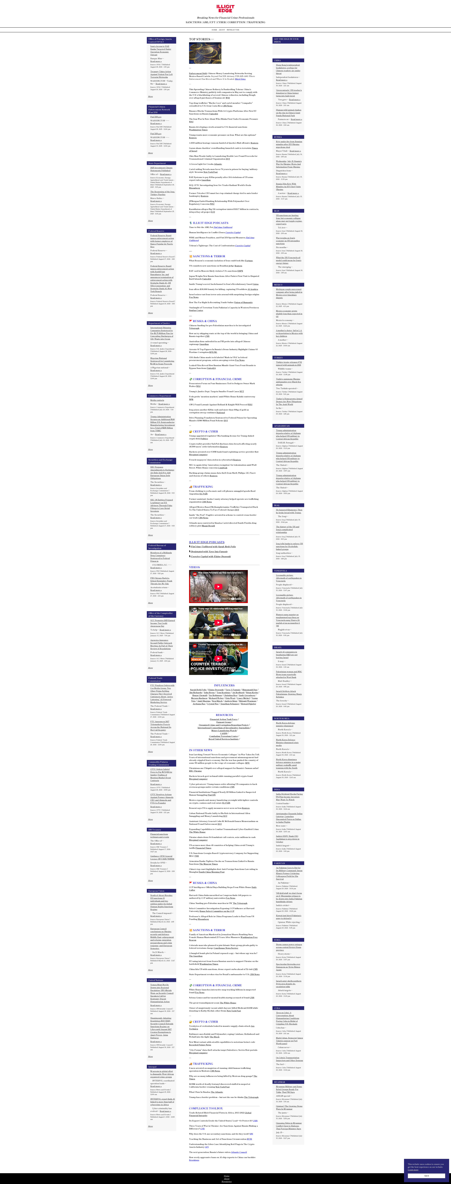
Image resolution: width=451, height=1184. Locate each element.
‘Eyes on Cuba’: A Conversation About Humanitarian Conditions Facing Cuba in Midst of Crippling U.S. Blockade (287, 1018)
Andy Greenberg (247, 695)
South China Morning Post (212, 871)
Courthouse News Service (226, 948)
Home (214, 30)
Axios (256, 284)
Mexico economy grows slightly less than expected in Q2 (289, 313)
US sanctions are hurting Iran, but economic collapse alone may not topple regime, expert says (289, 219)
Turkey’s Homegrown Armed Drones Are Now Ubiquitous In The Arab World (289, 401)
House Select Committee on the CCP (217, 911)
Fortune (249, 260)
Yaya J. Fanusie (233, 689)
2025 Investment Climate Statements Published (161, 169)
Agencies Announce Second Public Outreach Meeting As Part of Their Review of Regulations (161, 644)
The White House (197, 832)
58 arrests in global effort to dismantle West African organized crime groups (162, 1074)
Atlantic (218, 164)
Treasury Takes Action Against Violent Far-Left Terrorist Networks (161, 74)
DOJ (228, 158)
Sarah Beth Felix (198, 689)
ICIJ (213, 211)
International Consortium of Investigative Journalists (224, 727)
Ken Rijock (217, 700)
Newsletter (233, 30)
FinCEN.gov (155, 116)
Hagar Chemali (199, 695)
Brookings (194, 1160)
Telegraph (194, 328)
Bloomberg (194, 187)
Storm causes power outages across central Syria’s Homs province (289, 947)
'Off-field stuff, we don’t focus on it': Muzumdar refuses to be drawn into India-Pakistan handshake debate (289, 897)
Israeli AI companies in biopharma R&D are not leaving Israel (286, 654)
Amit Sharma (203, 700)
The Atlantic (217, 1092)
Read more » (156, 61)
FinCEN (212, 794)
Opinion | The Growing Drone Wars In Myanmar (289, 1107)
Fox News (193, 297)
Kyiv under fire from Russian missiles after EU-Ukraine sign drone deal (289, 144)
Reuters (193, 137)
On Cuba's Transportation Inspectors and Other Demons (289, 1059)
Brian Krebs (252, 692)
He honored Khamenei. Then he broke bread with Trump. (289, 511)
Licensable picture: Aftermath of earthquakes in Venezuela (289, 578)
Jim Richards (195, 692)
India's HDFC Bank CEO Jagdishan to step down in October (287, 839)
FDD (197, 855)
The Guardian (195, 956)
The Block (214, 1036)
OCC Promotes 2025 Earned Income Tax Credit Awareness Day (162, 623)
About (222, 30)
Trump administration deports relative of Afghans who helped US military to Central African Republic (288, 434)
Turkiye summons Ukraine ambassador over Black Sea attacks (288, 381)
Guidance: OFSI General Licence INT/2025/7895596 (162, 857)
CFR (202, 1128)
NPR (191, 399)
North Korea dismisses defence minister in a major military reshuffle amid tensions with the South (288, 763)
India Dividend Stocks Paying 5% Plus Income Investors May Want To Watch (289, 796)
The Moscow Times (208, 863)
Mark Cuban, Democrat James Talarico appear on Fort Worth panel (289, 1040)
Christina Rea (230, 695)
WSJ (228, 97)
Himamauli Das (249, 689)
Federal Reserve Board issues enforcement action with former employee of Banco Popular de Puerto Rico (162, 241)
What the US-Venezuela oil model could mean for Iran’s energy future (288, 260)
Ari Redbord (238, 692)
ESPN (240, 270)
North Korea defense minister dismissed (285, 724)
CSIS (255, 1120)
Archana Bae (199, 703)
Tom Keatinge (223, 692)
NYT (242, 391)
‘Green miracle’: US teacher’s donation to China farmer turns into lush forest (289, 93)
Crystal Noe (213, 703)
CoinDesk (222, 467)
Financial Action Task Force (223, 719)
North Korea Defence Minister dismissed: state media (287, 742)
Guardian (206, 180)
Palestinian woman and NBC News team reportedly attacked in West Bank (289, 674)
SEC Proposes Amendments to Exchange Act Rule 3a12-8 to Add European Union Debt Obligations (162, 473)
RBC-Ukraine (195, 770)
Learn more (413, 1169)
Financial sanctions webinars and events (159, 835)
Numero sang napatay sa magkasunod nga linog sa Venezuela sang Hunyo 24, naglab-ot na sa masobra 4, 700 (288, 620)
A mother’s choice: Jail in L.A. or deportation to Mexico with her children (289, 333)
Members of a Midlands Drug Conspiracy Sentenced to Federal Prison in (161, 556)
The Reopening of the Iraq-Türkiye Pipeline (162, 193)
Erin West (230, 698)
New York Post (211, 172)
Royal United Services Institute (224, 739)
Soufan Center (196, 310)
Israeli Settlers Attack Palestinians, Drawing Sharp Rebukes (289, 694)
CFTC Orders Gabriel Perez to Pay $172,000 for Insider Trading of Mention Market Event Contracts (161, 775)
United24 (213, 113)
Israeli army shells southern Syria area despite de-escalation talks (288, 983)
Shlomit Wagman (247, 700)
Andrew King (230, 700)
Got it (426, 1176)
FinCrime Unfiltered (223, 227)
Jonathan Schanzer (229, 703)
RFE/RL (213, 352)
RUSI (249, 1138)
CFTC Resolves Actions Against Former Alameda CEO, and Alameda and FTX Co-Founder (161, 798)
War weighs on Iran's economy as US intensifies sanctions (288, 240)
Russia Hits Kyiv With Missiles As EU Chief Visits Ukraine (288, 186)
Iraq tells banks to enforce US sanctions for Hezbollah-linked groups (289, 546)
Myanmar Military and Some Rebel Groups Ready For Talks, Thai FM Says (289, 1089)
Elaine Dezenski (216, 689)
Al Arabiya (253, 289)
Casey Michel (243, 698)
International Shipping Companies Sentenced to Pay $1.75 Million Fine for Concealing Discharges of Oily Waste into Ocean (161, 333)
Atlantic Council (239, 1152)
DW (251, 1133)
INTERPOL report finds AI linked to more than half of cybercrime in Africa (162, 1101)
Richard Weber (216, 698)
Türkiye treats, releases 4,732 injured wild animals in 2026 (289, 363)
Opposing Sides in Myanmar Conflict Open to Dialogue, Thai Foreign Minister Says (289, 1126)
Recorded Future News (200, 1044)
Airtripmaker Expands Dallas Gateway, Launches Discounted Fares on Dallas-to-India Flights (289, 817)
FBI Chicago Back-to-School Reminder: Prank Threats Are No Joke (161, 580)
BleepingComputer (198, 454)
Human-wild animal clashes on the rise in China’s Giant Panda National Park (288, 112)
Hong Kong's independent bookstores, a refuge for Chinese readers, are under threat (288, 69)
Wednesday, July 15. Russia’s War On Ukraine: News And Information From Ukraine (289, 164)
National (220, 412)
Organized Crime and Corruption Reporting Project (223, 724)
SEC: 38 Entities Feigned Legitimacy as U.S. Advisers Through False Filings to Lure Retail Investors (161, 505)
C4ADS (223, 733)
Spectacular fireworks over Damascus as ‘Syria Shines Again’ (288, 967)
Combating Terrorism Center (223, 736)
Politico (204, 438)
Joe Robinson (215, 695)
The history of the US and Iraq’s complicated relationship (287, 529)
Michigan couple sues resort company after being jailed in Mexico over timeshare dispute (289, 293)
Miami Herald (208, 525)
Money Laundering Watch (223, 730)
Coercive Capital (233, 232)
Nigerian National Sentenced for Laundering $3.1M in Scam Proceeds (162, 361)
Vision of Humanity (243, 302)
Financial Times (203, 847)
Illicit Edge (240, 79)
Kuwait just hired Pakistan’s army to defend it (288, 917)
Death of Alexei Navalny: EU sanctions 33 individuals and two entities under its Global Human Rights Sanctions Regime (161, 902)
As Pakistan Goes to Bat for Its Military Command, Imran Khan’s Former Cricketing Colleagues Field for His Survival (289, 873)
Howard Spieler (248, 703)
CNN (207, 336)
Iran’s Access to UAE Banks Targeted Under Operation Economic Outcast (160, 50)
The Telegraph (240, 903)
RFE (247, 762)
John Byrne (209, 692)
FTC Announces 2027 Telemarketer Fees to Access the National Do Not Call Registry (160, 725)
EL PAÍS (204, 493)
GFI (207, 1146)
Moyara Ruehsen (199, 698)
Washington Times (198, 129)
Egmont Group (223, 722)
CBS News (227, 105)
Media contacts (157, 400)
